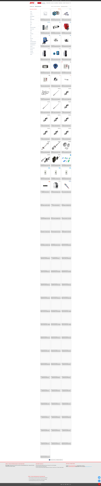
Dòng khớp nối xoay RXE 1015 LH (45, 443)
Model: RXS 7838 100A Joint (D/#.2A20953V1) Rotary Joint (55, 258)
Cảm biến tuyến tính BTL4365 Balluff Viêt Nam (45, 152)
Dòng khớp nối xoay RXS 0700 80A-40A (45, 364)
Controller (31, 14)
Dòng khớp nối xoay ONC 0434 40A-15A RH (66, 443)
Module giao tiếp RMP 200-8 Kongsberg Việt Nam (66, 59)
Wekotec (31, 54)
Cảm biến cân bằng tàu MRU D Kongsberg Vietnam (56, 59)
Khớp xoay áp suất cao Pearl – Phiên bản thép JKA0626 (66, 311)
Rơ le (30, 35)
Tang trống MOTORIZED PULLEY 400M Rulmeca (45, 218)
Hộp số (31, 24)
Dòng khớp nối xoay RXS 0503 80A (66, 364)
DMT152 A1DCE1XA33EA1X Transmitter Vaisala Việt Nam (55, 205)
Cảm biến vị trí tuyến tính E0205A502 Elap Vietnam (45, 99)
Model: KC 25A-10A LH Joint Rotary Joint (45, 311)
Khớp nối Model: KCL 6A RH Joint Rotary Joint (55, 311)
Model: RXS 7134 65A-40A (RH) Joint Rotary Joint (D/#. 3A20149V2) (66, 284)
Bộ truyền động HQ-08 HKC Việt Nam (45, 46)
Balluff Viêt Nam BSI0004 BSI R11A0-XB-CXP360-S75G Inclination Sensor (66, 152)
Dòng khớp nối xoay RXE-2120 (45, 377)
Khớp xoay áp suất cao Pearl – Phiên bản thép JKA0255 (66, 324)
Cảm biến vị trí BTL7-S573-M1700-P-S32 (45, 112)
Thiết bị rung (31, 49)
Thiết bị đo (31, 46)
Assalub (31, 11)
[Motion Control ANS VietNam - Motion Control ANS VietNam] (33, 3)
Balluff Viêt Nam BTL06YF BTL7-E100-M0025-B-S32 (55, 152)
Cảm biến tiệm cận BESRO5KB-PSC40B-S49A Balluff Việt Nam (55, 165)
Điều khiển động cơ (32, 16)
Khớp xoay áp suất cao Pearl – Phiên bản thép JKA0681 (45, 324)
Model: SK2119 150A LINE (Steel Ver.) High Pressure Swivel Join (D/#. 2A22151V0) (45, 258)
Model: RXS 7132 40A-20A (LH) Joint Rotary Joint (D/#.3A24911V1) (56, 284)
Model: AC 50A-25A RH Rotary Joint (45, 271)
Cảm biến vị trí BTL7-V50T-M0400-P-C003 (55, 99)
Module (31, 30)
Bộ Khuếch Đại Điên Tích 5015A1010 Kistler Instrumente (66, 231)
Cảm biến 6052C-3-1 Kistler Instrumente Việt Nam (45, 231)
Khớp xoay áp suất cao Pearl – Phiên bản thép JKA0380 (55, 324)
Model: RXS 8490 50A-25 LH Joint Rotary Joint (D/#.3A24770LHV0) (66, 271)
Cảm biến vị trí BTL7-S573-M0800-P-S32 (66, 99)
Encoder (31, 22)
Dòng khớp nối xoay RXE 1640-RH (56, 390)
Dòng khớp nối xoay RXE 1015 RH (45, 430)
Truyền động (31, 51)
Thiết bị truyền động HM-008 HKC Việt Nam (55, 46)
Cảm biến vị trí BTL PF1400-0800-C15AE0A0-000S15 (66, 112)
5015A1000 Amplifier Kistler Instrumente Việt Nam (56, 231)
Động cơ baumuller (32, 19)
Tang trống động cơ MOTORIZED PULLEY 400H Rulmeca (66, 205)
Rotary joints (31, 38)
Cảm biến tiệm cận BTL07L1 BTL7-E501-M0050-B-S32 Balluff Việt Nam (45, 165)
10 (57, 459)
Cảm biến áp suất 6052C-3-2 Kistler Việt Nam (66, 218)
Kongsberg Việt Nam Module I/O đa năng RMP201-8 (45, 59)
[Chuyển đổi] (38, 17)
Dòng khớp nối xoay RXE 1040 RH (56, 417)
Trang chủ (32, 6)
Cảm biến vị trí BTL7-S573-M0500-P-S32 (56, 112)
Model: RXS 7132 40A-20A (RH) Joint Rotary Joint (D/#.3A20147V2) (45, 284)
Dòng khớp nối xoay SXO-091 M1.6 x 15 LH (45, 337)
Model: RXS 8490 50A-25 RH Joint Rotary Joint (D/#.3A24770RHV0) (56, 271)
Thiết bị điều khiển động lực (33, 41)
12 (60, 459)
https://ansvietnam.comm (88, 466)
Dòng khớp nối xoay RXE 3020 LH (66, 377)
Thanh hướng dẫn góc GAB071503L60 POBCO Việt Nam (66, 165)
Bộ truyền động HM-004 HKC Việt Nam (66, 46)
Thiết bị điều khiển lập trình (33, 43)
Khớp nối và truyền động (32, 27)
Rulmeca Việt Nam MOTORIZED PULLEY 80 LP (55, 218)
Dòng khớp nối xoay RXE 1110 (45, 417)
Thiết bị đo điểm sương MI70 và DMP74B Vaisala (45, 205)
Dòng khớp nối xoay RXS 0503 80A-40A (55, 364)
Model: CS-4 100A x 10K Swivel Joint (66, 258)
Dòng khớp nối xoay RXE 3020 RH (56, 377)
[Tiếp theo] (62, 460)
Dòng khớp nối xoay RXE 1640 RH (66, 390)
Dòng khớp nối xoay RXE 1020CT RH (66, 417)
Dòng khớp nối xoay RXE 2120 (45, 390)
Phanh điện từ (31, 33)
